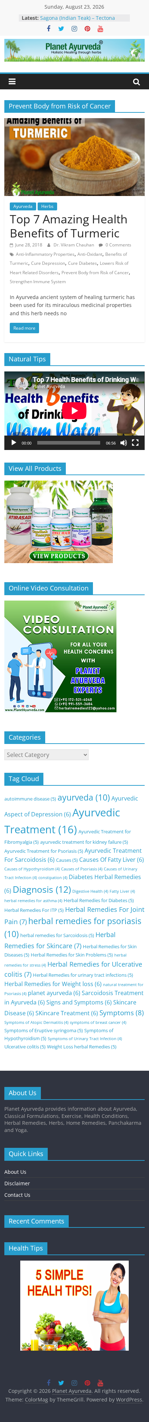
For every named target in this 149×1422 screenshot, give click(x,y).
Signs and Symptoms (79, 1002)
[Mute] (123, 442)
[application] (74, 410)
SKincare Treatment (66, 1013)
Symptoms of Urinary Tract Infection (85, 1038)
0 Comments (118, 245)
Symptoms (121, 1012)
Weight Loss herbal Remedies (81, 1046)
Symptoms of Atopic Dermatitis (36, 1022)
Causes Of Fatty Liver (111, 860)
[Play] (13, 442)
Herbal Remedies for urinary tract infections (83, 975)
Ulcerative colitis (25, 1046)
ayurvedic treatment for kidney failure (84, 842)
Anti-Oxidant (89, 254)
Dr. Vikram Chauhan (74, 245)
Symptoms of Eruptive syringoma (43, 1030)
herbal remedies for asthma (33, 900)
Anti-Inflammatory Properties (45, 254)
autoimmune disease (30, 798)
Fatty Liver (122, 891)
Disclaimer (17, 1183)
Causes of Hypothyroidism (32, 869)
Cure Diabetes (82, 263)
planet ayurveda (54, 993)
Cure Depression (48, 263)
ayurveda (84, 797)
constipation (52, 877)
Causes (67, 860)
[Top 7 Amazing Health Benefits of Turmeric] (74, 122)
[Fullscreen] (135, 442)
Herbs (47, 206)
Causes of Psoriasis (81, 869)
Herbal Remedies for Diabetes (99, 900)
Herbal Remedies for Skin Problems (72, 954)
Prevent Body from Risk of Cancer (95, 272)
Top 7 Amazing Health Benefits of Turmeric (69, 225)
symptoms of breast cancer (98, 1022)
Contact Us (17, 1194)
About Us (15, 1171)
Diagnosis (42, 889)
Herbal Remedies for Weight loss (53, 984)
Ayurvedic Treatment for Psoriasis (43, 851)
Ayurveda (23, 206)
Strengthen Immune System (38, 281)
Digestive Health (90, 891)
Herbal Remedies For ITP (34, 910)
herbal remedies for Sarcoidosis (57, 935)
